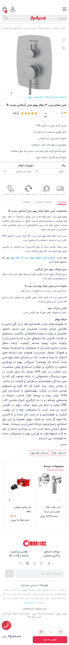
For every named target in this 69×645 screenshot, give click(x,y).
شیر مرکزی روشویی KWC (22, 509)
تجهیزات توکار (26, 165)
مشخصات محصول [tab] (44, 201)
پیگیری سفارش (52, 555)
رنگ (63, 165)
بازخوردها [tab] (27, 201)
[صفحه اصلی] (64, 28)
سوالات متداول (52, 551)
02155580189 (40, 609)
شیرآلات (56, 28)
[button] (9, 500)
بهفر (29, 97)
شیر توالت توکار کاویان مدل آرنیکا (52, 509)
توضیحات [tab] (62, 201)
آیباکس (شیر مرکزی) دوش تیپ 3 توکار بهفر (33, 258)
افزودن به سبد (50, 639)
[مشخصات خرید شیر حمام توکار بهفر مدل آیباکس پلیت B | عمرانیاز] (34, 543)
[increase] (41, 632)
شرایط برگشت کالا (18, 555)
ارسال (9, 573)
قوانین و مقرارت (18, 551)
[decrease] (61, 632)
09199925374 (28, 609)
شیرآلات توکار (44, 28)
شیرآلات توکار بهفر (42, 97)
